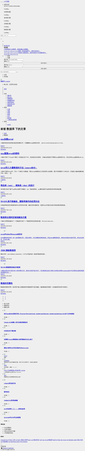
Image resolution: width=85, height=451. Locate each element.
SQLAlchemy (23, 441)
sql (1, 441)
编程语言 (11, 100)
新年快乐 (6, 392)
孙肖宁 (3, 146)
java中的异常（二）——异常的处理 (14, 409)
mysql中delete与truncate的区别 (11, 234)
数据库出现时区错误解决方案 (14, 217)
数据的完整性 (7, 283)
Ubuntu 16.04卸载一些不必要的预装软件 (16, 322)
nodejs (75, 440)
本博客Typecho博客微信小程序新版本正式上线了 (18, 339)
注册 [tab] (8, 57)
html (12, 441)
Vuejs (40, 440)
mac (44, 440)
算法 (78, 440)
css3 (32, 440)
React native (16, 441)
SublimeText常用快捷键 (11, 400)
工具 (14, 440)
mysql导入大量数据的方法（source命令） (19, 168)
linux (29, 440)
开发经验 (5, 441)
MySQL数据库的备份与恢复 (10, 267)
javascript (3, 440)
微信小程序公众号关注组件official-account (16, 348)
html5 (54, 440)
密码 (5, 61)
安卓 (81, 440)
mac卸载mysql (7, 139)
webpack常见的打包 (10, 383)
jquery (19, 440)
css (16, 440)
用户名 (6, 59)
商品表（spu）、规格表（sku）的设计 (17, 185)
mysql (46, 440)
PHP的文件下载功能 (10, 331)
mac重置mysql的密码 (10, 153)
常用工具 (11, 104)
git (57, 440)
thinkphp (71, 440)
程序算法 (10, 102)
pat (67, 440)
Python (10, 440)
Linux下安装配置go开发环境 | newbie (14, 370)
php (62, 440)
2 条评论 (3, 179)
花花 (5, 365)
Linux (9, 97)
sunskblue (6, 360)
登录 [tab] (8, 56)
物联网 (9, 105)
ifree (5, 375)
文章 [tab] (5, 75)
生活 (9, 95)
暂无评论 (3, 149)
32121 (5, 356)
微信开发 (36, 440)
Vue (9, 441)
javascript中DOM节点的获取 (12, 417)
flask (59, 440)
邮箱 (5, 66)
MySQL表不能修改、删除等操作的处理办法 (20, 201)
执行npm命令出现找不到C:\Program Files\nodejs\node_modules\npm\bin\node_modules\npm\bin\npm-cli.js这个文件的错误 (39, 313)
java (7, 440)
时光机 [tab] (6, 76)
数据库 (10, 98)
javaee (64, 440)
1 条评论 (3, 195)
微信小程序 (24, 440)
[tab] (44, 304)
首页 (5, 133)
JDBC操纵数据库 (8, 250)
